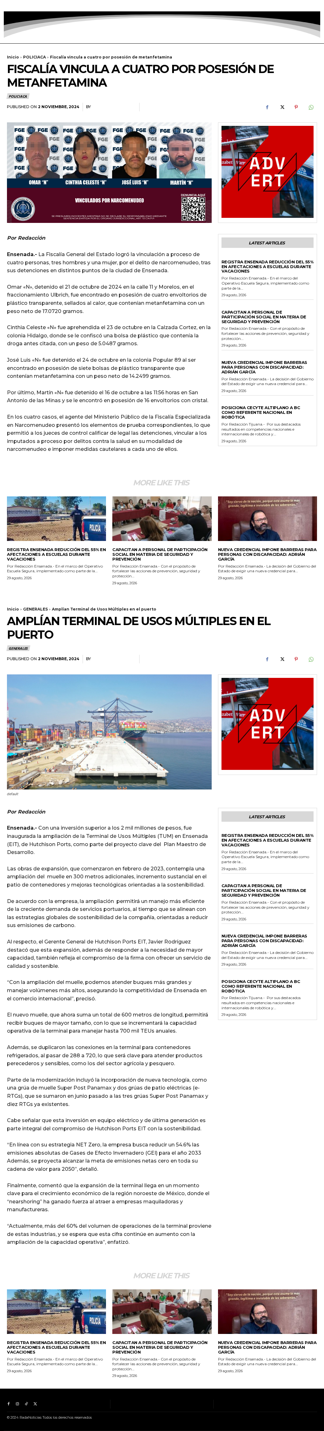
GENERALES (233, 257)
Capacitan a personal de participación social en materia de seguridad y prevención (263, 317)
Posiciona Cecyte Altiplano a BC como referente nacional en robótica (260, 412)
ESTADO (229, 403)
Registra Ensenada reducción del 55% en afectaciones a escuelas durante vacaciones (267, 266)
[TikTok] (26, 6)
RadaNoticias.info (113, 106)
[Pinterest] (296, 107)
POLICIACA (34, 57)
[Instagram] (17, 6)
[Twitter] (35, 6)
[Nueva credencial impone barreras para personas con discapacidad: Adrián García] (267, 518)
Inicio (13, 57)
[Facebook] (8, 6)
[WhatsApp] (310, 107)
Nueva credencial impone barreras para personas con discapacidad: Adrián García (264, 367)
